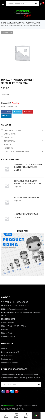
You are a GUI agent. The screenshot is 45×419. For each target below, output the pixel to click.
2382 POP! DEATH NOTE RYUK (26, 214)
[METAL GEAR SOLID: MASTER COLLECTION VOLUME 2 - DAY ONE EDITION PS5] (6, 186)
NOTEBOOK (8, 148)
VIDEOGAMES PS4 (33, 23)
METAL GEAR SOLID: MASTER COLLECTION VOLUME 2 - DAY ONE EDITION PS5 (27, 182)
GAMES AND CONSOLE (15, 23)
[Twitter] (12, 391)
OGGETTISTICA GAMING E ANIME (16, 152)
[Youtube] (16, 391)
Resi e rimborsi (7, 359)
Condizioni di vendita (9, 363)
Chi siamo (5, 348)
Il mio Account (7, 355)
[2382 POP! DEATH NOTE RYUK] (6, 219)
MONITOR (7, 144)
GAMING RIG (8, 137)
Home (3, 23)
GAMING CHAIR (10, 134)
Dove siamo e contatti (10, 352)
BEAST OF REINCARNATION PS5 (26, 198)
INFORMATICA (9, 141)
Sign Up (38, 384)
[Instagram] (8, 391)
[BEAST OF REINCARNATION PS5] (6, 202)
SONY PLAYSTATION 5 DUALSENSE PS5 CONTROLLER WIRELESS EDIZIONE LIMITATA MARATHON (28, 166)
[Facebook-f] (3, 391)
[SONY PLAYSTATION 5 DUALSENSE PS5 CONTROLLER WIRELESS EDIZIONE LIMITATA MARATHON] (6, 169)
